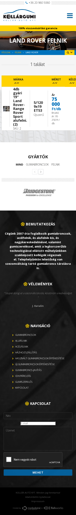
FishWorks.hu (53, 508)
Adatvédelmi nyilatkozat (37, 496)
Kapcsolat (22, 387)
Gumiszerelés (24, 382)
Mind (19, 164)
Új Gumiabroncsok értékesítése (35, 364)
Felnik (55, 164)
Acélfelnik (21, 346)
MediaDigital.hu (31, 508)
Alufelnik (21, 340)
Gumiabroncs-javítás (28, 370)
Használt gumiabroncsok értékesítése (40, 358)
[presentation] (33, 459)
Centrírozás (23, 376)
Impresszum (37, 501)
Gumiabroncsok (37, 164)
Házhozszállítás (26, 352)
